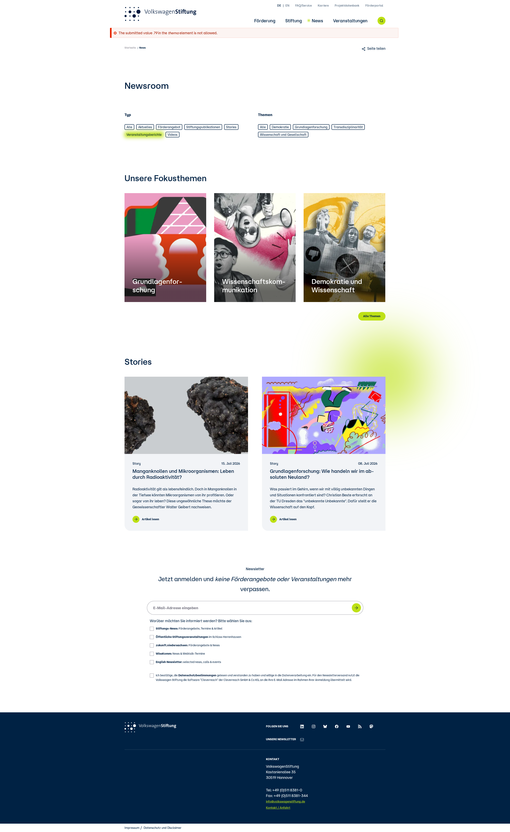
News (317, 21)
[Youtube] (348, 726)
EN (287, 5)
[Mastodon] (371, 726)
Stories (231, 127)
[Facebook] (336, 726)
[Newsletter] (302, 739)
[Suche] (381, 21)
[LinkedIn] (302, 726)
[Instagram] (313, 726)
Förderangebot (169, 127)
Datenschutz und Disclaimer (162, 827)
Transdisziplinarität (348, 127)
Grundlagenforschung (311, 127)
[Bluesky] (325, 726)
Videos (173, 134)
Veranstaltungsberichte (144, 134)
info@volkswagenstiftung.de (285, 801)
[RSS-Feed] (360, 726)
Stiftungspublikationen (203, 127)
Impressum (132, 827)
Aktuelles (145, 127)
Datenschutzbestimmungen (197, 675)
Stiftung (293, 21)
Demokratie (280, 127)
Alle (129, 127)
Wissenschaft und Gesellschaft (283, 134)
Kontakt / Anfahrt (278, 807)
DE (279, 5)
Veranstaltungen (350, 21)
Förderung (264, 21)
